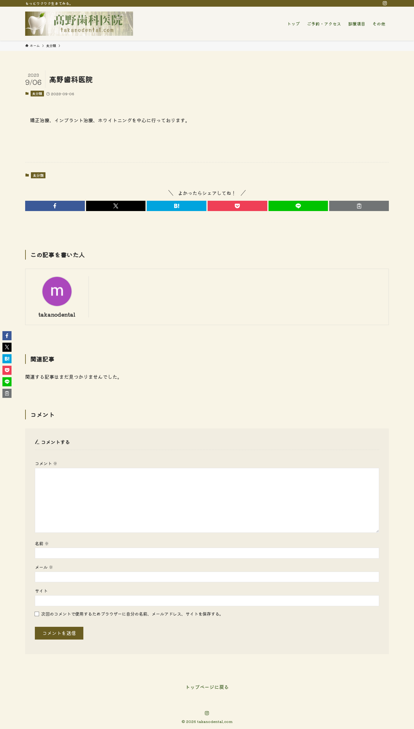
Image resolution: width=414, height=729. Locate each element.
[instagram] (385, 3)
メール (44, 567)
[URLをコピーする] (359, 206)
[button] (55, 206)
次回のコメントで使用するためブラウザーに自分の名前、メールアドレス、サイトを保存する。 (132, 613)
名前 (42, 543)
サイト (41, 590)
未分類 (37, 93)
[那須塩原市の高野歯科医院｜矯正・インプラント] (79, 24)
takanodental (56, 314)
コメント (46, 463)
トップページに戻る (207, 686)
